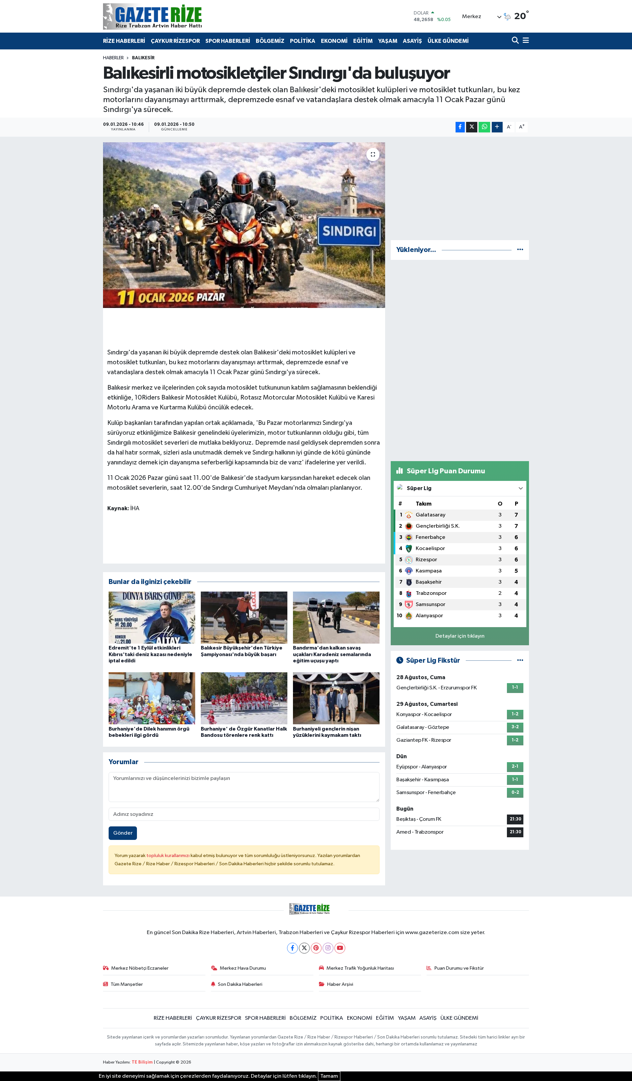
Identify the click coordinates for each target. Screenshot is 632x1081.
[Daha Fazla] (497, 127)
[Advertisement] (460, 188)
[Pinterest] (316, 948)
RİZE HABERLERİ (124, 41)
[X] (304, 948)
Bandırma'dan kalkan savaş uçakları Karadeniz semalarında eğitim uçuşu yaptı (332, 654)
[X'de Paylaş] (471, 127)
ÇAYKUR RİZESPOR (175, 41)
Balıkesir (143, 58)
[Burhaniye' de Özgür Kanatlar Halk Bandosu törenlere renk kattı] (244, 698)
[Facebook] (292, 948)
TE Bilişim (142, 1062)
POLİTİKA (302, 41)
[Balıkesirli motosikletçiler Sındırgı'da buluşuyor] (244, 225)
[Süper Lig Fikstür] (520, 660)
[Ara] (516, 41)
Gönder (123, 833)
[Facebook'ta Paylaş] (460, 127)
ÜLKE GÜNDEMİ (448, 41)
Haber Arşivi (340, 984)
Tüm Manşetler (127, 984)
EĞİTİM (363, 41)
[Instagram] (328, 948)
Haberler (113, 58)
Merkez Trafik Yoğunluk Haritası (360, 968)
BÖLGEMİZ (270, 41)
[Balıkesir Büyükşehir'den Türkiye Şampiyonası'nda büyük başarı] (244, 617)
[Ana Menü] (524, 41)
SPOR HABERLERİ (227, 41)
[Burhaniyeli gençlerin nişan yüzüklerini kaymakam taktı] (336, 698)
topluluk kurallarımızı (168, 855)
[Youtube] (339, 948)
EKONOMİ (334, 41)
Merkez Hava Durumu (243, 968)
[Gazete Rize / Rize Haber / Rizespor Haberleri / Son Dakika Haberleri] (169, 16)
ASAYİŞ (412, 41)
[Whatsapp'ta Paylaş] (484, 127)
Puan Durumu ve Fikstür (459, 968)
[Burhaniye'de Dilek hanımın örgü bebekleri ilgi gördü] (152, 698)
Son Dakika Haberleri (240, 984)
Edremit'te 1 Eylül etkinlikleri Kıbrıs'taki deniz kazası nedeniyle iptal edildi (150, 654)
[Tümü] (520, 250)
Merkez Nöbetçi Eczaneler (140, 968)
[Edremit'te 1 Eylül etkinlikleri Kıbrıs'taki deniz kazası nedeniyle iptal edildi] (152, 617)
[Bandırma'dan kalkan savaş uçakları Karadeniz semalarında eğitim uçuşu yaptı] (336, 617)
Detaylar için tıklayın (460, 636)
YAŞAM (387, 41)
